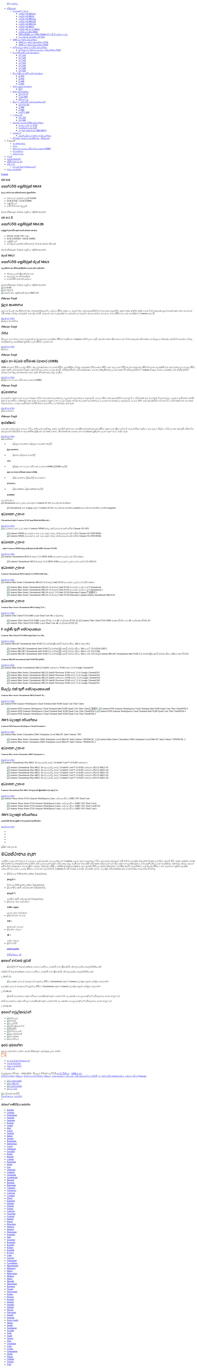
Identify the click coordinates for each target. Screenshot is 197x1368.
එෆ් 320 (22, 58)
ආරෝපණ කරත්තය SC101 (31, 37)
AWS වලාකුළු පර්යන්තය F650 (33, 45)
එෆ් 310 (22, 55)
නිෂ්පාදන (11, 8)
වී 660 (21, 109)
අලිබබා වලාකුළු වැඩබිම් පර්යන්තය (30, 47)
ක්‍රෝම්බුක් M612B (27, 21)
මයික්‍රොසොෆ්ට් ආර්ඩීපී (85, 1076)
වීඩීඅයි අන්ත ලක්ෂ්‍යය (11, 1076)
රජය (15, 146)
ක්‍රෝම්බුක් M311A (27, 13)
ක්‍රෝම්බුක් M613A (27, 24)
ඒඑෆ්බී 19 (23, 94)
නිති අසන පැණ (14, 161)
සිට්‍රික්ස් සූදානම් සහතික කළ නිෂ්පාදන (31, 138)
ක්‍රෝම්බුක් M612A (27, 19)
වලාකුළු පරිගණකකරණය (111, 1076)
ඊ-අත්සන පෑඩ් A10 (27, 128)
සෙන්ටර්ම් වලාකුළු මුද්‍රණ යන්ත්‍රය (34, 135)
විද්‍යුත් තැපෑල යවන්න (11, 1096)
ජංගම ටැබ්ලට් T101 (27, 125)
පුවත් (9, 156)
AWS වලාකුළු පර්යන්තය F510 (33, 42)
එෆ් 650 (22, 71)
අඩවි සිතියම (63, 1073)
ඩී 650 (21, 83)
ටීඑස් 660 (23, 96)
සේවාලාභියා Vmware (135, 1076)
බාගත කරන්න (14, 159)
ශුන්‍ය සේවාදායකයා (22, 86)
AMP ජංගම (76, 1073)
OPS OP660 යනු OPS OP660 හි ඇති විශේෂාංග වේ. (43, 34)
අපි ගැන (11, 164)
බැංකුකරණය (19, 143)
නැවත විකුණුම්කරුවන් (24, 167)
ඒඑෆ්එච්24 (23, 104)
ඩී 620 (21, 78)
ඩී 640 (21, 81)
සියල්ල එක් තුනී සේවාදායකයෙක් (29, 102)
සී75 (20, 89)
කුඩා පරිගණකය (21, 91)
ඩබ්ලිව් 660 (23, 112)
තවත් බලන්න (8, 318)
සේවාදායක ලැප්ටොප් (62, 1076)
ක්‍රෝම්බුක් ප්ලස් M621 (29, 29)
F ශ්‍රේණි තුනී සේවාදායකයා (26, 52)
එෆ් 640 (22, 68)
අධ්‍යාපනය (18, 151)
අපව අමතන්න (14, 169)
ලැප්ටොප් (17, 115)
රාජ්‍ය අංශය (18, 154)
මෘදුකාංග (17, 133)
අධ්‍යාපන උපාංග (20, 11)
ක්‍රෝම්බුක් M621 (26, 26)
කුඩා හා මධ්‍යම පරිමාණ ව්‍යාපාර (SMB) (32, 148)
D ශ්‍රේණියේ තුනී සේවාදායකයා (28, 73)
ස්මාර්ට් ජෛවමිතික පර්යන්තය (28, 122)
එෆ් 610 (22, 63)
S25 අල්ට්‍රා (23, 99)
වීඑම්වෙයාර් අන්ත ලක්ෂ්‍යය (37, 1076)
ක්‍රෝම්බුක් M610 (26, 16)
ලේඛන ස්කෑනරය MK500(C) (32, 130)
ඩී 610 (21, 76)
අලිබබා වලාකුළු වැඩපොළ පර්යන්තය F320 (39, 50)
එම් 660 (22, 120)
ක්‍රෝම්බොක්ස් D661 (28, 32)
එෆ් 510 (22, 60)
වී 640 (21, 107)
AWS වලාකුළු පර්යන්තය (25, 39)
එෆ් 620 (22, 65)
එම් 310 (22, 117)
